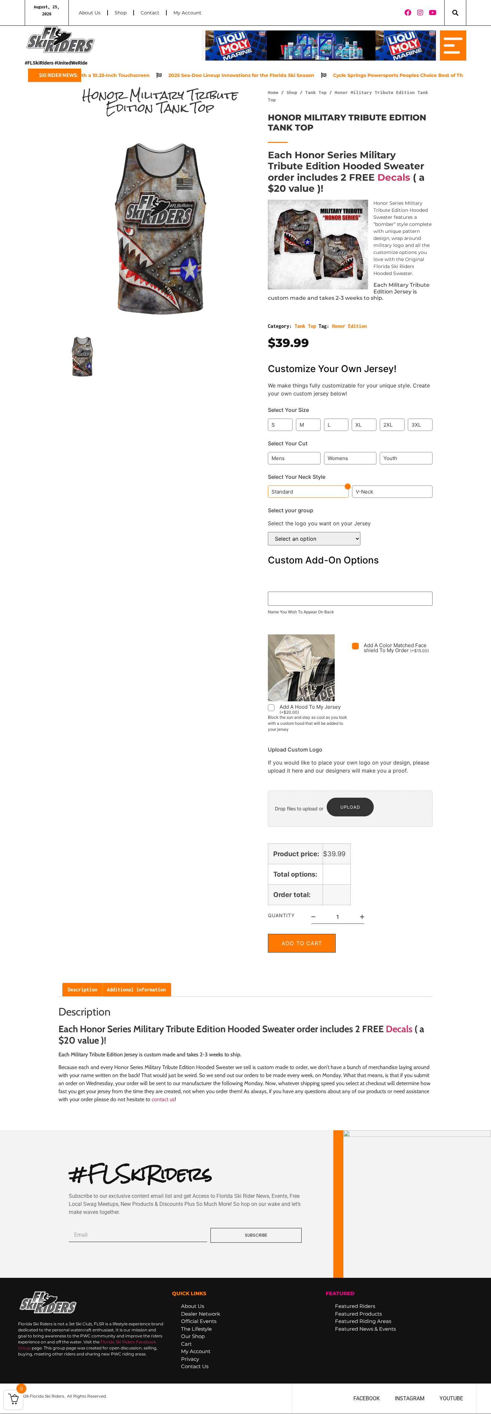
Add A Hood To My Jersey (310, 709)
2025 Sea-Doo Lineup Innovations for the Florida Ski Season (220, 75)
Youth (390, 458)
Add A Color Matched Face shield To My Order (396, 648)
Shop (121, 13)
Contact (150, 13)
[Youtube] (433, 12)
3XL (416, 424)
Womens (338, 458)
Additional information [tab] (136, 989)
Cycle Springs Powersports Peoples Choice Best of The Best (384, 75)
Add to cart (302, 943)
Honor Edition (349, 326)
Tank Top (316, 92)
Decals (393, 177)
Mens (278, 458)
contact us (163, 1099)
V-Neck (364, 491)
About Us (90, 13)
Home (273, 92)
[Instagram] (420, 12)
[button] (455, 12)
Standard (282, 491)
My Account (187, 13)
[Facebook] (408, 12)
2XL (387, 424)
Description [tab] (82, 989)
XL (358, 424)
